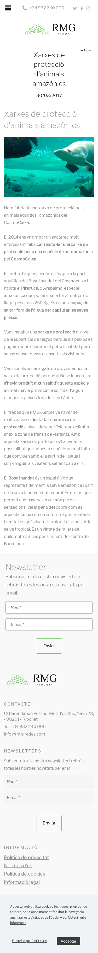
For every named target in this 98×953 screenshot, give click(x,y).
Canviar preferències (29, 940)
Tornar (87, 50)
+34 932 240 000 (47, 7)
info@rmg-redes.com (24, 734)
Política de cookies (24, 874)
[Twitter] (75, 8)
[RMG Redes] (49, 26)
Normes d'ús (18, 866)
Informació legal (22, 882)
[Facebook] (82, 8)
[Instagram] (88, 8)
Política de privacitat (26, 857)
